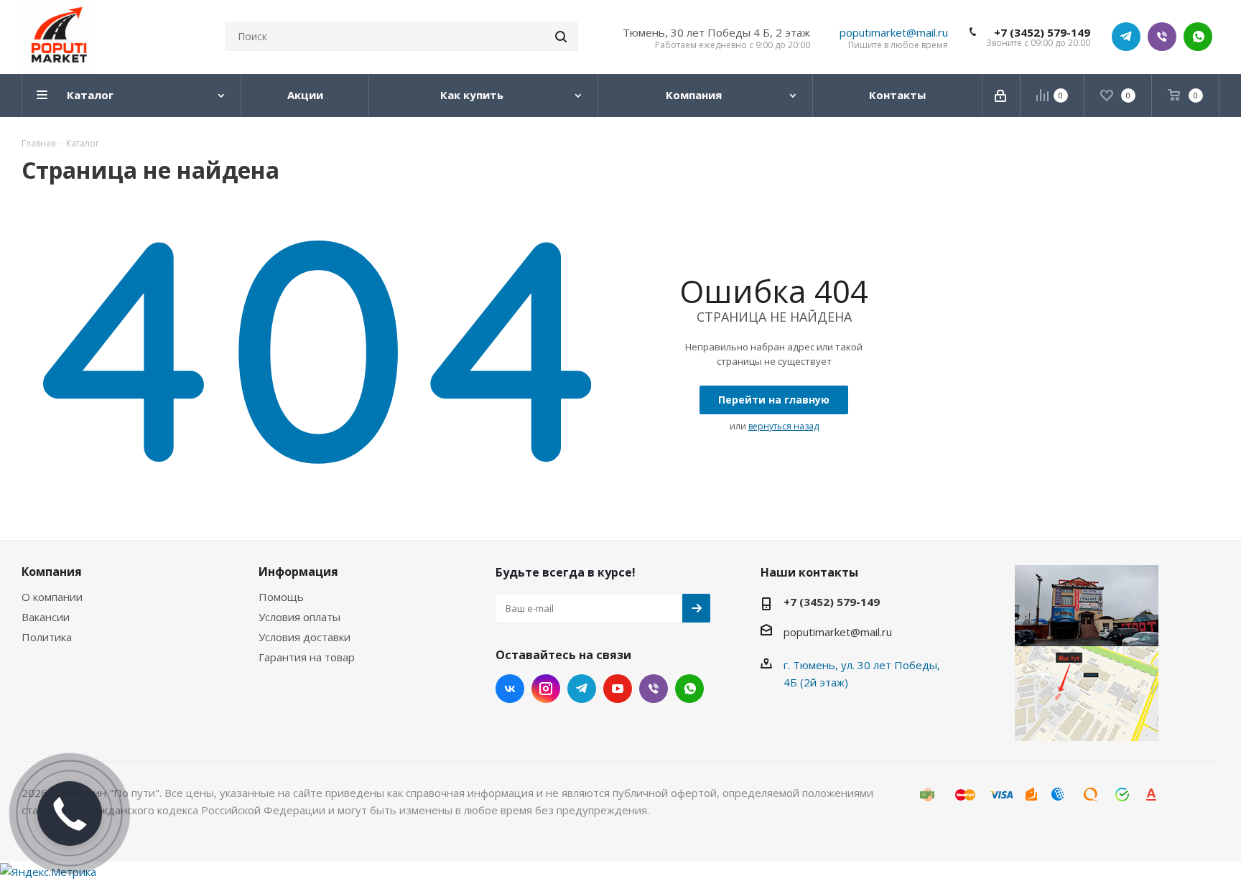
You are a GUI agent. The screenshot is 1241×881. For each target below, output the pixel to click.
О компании (52, 596)
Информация (298, 571)
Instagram (545, 688)
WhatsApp (1198, 36)
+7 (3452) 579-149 (1042, 32)
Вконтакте (510, 688)
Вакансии (46, 617)
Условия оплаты (299, 617)
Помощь (281, 596)
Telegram (1126, 36)
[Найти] (561, 36)
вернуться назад (783, 426)
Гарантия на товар (307, 657)
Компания (52, 571)
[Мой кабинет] (1001, 95)
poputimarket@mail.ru (894, 32)
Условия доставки (304, 637)
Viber (1162, 36)
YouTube (617, 688)
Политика (47, 637)
